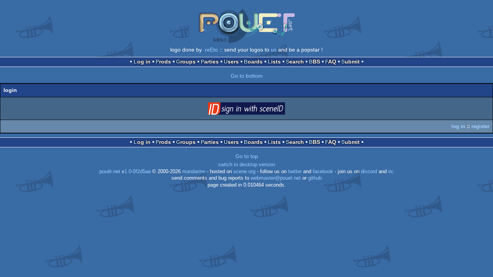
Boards (253, 61)
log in (458, 126)
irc (391, 171)
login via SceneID (258, 110)
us (274, 50)
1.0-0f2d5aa (137, 171)
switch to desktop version (246, 164)
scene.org (244, 171)
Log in (142, 61)
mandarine (193, 171)
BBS (314, 61)
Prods (163, 61)
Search (295, 61)
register (480, 126)
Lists (274, 61)
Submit (350, 61)
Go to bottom (247, 76)
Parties (210, 61)
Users (231, 61)
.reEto (210, 50)
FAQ (330, 61)
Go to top (246, 156)
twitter (295, 171)
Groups (186, 61)
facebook (323, 171)
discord (369, 171)
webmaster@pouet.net (276, 178)
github (315, 178)
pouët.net (109, 171)
